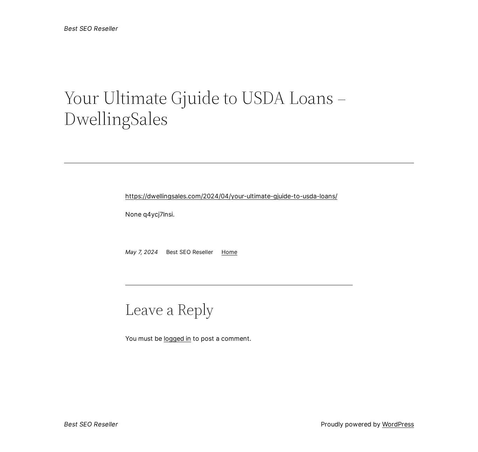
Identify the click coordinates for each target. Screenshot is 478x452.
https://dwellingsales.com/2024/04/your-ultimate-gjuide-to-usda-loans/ (231, 196)
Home (229, 251)
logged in (177, 338)
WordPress (398, 424)
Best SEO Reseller (91, 28)
